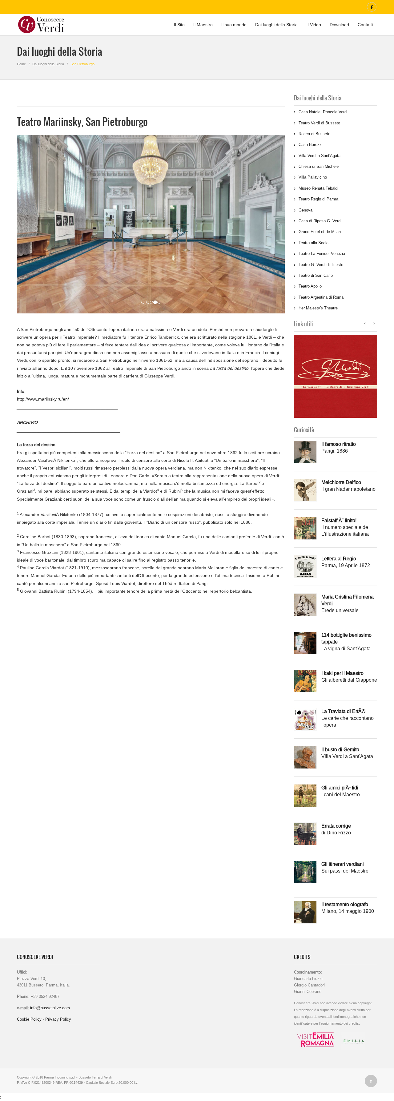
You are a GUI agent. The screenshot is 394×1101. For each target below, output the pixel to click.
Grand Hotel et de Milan (320, 231)
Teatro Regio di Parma (318, 198)
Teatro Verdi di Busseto (319, 122)
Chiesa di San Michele (319, 166)
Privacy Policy (58, 1019)
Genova (305, 210)
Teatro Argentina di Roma (321, 297)
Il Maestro (203, 24)
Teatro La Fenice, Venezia (322, 253)
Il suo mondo (234, 24)
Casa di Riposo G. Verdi (320, 220)
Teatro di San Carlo (316, 275)
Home (21, 64)
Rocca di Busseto (314, 133)
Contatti (365, 24)
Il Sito (179, 24)
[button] (30, 224)
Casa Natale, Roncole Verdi (323, 111)
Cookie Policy (30, 1019)
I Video (313, 24)
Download (339, 24)
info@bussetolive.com (49, 1007)
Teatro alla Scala (313, 242)
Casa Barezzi (311, 144)
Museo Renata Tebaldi (318, 188)
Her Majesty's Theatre (318, 307)
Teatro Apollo (310, 286)
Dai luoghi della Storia (276, 24)
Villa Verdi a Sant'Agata (319, 155)
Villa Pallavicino (313, 177)
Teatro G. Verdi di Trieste (321, 264)
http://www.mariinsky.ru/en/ (43, 399)
